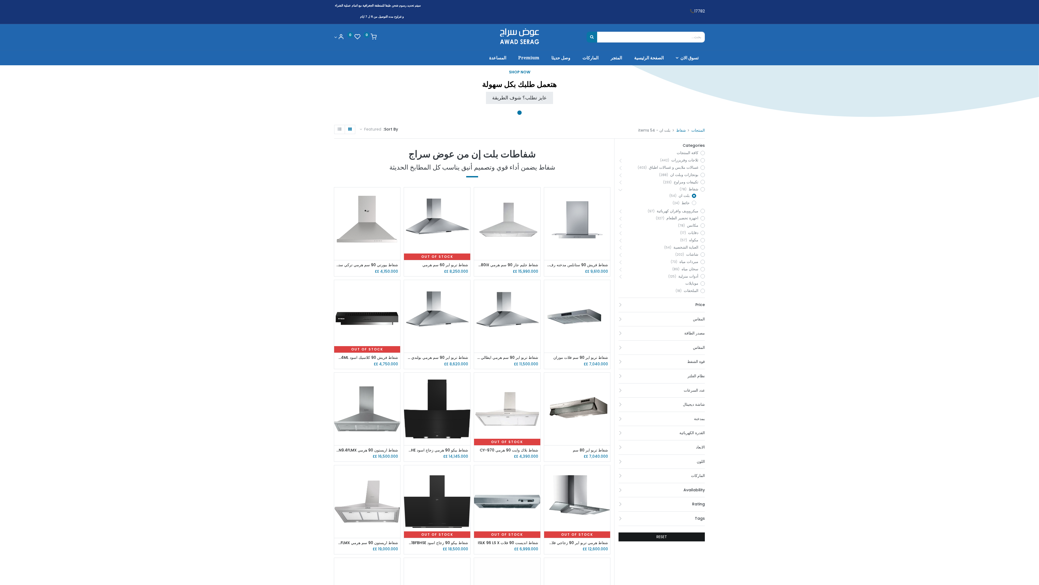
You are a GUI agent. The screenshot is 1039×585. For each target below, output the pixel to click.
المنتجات (698, 130)
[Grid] (350, 129)
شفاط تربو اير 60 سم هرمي (445, 265)
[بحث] (592, 37)
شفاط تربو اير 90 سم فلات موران (580, 357)
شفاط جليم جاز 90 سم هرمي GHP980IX (507, 265)
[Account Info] (339, 37)
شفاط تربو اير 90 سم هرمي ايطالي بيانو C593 (507, 357)
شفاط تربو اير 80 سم (590, 450)
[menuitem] (649, 57)
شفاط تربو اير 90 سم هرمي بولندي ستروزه (437, 357)
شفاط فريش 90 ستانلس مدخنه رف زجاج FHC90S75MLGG (577, 265)
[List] (339, 129)
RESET (661, 537)
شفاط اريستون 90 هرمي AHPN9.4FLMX (367, 450)
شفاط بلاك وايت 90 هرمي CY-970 (509, 450)
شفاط (681, 130)
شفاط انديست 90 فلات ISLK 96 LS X (508, 542)
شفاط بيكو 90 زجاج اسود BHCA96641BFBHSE (437, 542)
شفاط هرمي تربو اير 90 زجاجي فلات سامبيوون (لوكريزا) (577, 542)
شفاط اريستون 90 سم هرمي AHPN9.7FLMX (367, 542)
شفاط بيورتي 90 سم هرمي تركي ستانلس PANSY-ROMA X (367, 265)
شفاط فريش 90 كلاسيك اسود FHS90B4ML (367, 357)
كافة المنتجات (687, 152)
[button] (370, 129)
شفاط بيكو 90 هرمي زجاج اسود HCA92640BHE (437, 450)
